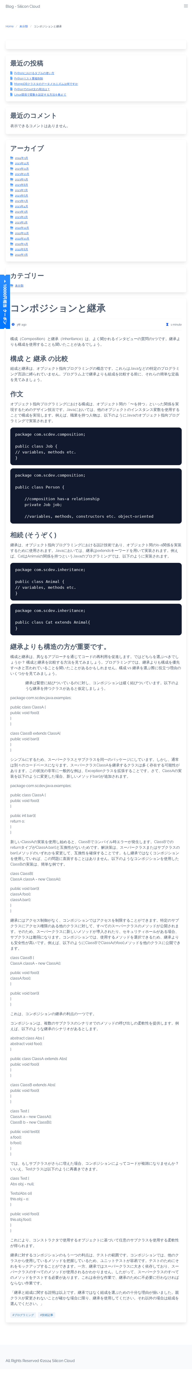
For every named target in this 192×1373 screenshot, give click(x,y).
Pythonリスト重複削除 (28, 78)
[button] (186, 6)
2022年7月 (21, 254)
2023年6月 (21, 195)
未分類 (23, 26)
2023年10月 (22, 174)
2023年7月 (21, 190)
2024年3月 (21, 158)
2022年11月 (22, 233)
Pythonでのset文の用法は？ (32, 89)
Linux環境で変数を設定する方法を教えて (40, 94)
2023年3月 (21, 211)
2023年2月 (21, 217)
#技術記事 (46, 1315)
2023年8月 (21, 185)
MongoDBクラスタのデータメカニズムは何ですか (46, 84)
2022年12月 (22, 228)
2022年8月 (21, 249)
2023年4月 (21, 206)
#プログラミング (23, 1315)
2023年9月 (21, 179)
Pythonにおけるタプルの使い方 (34, 73)
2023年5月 (21, 201)
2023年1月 (21, 222)
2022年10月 (22, 238)
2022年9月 (21, 244)
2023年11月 (22, 168)
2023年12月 (22, 163)
